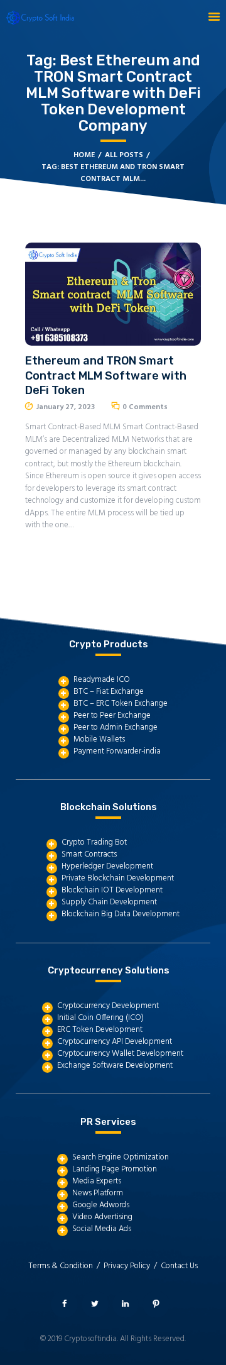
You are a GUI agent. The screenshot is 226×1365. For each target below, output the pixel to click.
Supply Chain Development (109, 902)
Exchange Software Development (115, 1065)
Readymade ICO (101, 679)
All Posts (124, 155)
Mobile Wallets (99, 739)
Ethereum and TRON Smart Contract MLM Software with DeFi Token (105, 375)
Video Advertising (102, 1217)
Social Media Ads (101, 1229)
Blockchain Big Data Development (121, 914)
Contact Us (179, 1266)
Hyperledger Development (107, 866)
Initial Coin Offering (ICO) (100, 1017)
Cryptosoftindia (90, 1339)
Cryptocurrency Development (108, 1005)
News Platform (97, 1193)
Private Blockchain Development (118, 878)
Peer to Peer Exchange (112, 715)
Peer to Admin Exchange (115, 727)
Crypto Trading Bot (94, 842)
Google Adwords (100, 1205)
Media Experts (96, 1181)
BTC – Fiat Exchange (108, 691)
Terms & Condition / (66, 1266)
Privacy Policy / (132, 1266)
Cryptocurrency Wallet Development (120, 1053)
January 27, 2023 (65, 407)
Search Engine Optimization (120, 1157)
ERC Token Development (100, 1029)
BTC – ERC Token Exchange (120, 703)
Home (84, 156)
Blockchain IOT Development (112, 890)
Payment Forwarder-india (117, 751)
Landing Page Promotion (114, 1169)
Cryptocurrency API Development (114, 1041)
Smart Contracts (89, 854)
